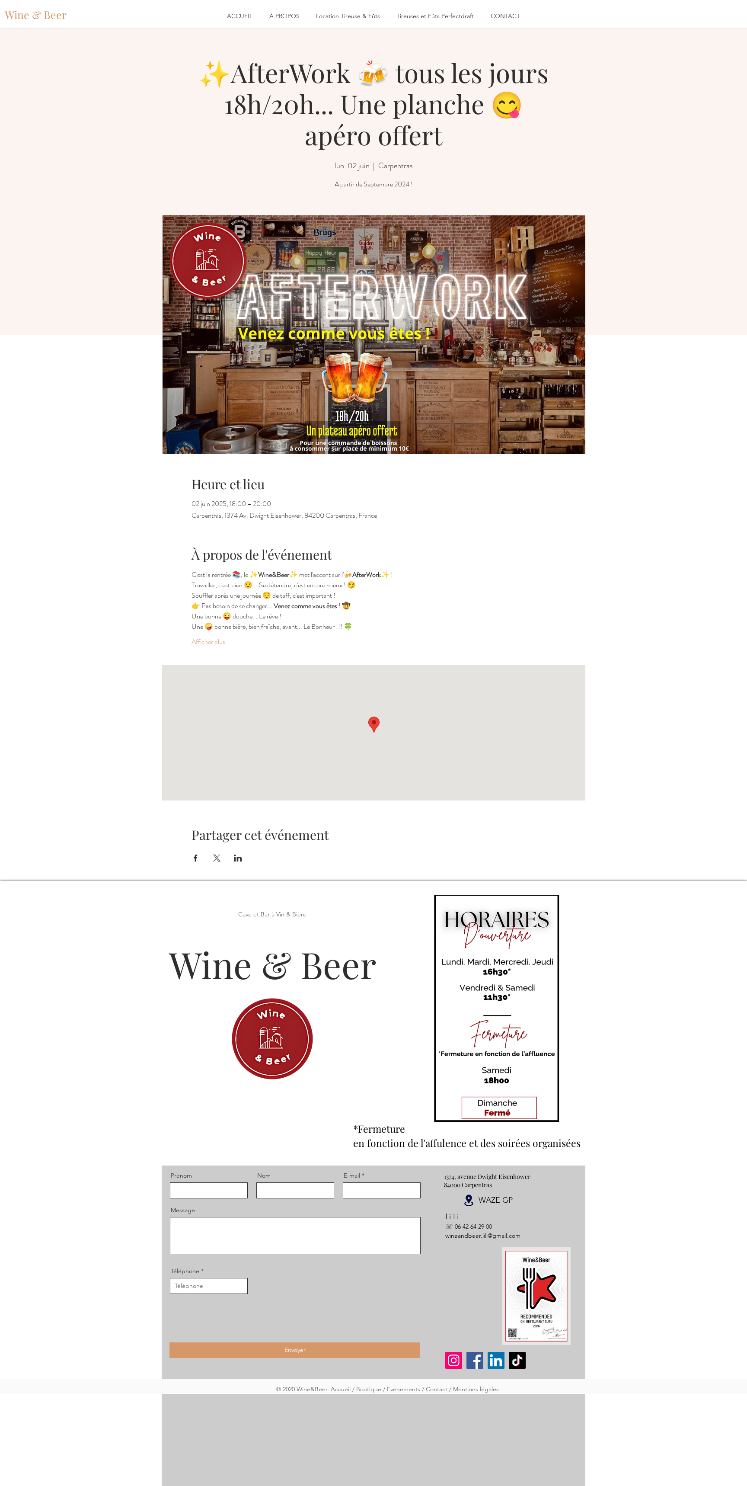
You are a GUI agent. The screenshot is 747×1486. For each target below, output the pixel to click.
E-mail (352, 1175)
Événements (403, 1389)
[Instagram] (453, 1360)
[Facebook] (474, 1360)
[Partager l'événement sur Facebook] (196, 858)
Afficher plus (208, 642)
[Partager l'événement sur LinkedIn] (238, 858)
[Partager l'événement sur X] (217, 858)
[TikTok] (517, 1360)
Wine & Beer (272, 964)
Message (183, 1210)
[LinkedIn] (496, 1360)
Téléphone (185, 1271)
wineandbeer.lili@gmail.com (482, 1235)
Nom (264, 1175)
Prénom (181, 1175)
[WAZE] (468, 1200)
